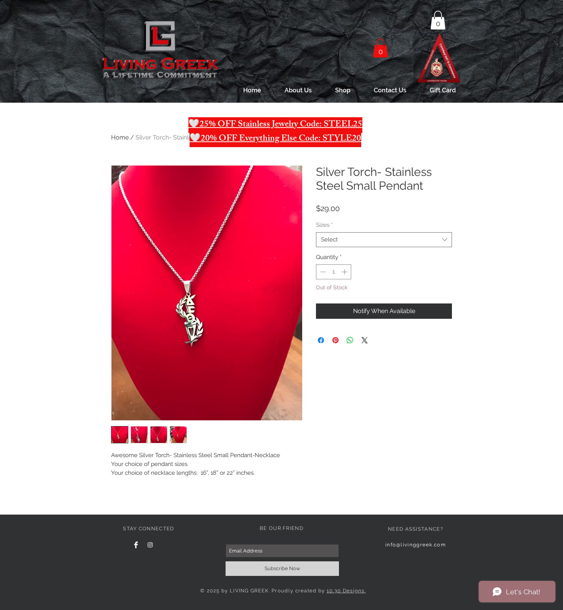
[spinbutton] (333, 272)
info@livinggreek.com (415, 545)
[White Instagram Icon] (150, 544)
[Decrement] (322, 272)
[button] (438, 20)
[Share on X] (364, 340)
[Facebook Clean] (136, 544)
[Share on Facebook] (321, 340)
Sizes (324, 224)
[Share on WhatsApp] (350, 340)
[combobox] (384, 239)
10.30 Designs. (346, 591)
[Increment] (345, 272)
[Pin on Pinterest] (335, 340)
